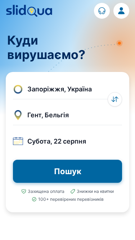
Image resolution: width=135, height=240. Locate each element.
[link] (102, 11)
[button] (67, 89)
